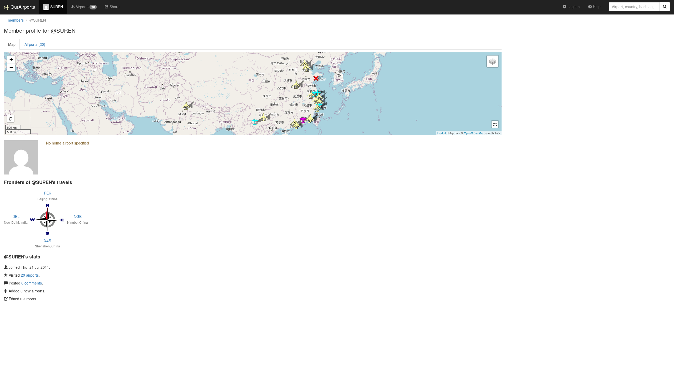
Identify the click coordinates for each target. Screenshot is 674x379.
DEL (15, 216)
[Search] (665, 6)
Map (12, 44)
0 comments (31, 283)
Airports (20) (34, 44)
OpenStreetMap (474, 133)
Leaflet (441, 133)
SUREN (56, 6)
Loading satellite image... (252, 93)
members (16, 20)
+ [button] (11, 59)
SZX (47, 240)
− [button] (11, 67)
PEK (47, 193)
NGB (78, 216)
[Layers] (492, 61)
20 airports (30, 275)
